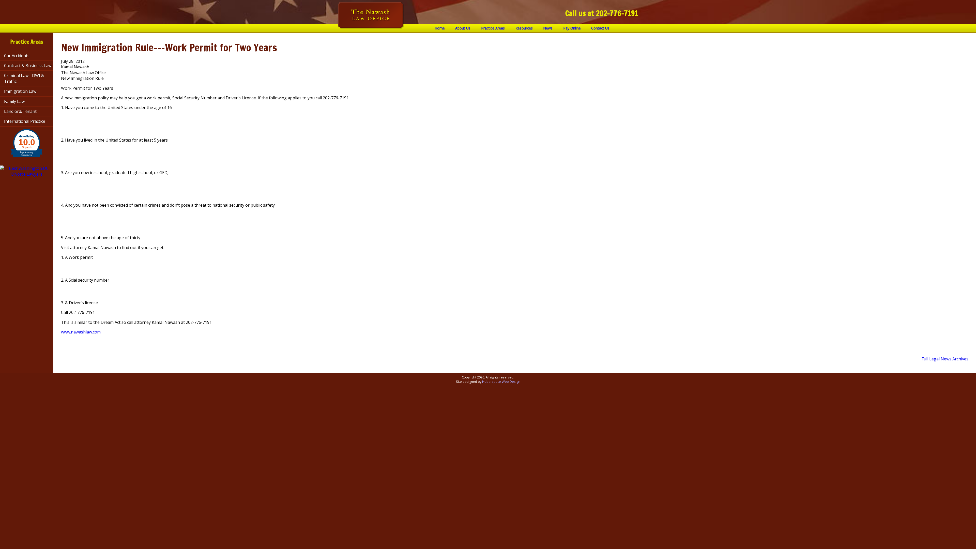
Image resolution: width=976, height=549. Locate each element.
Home (440, 28)
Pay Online (572, 28)
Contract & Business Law (27, 65)
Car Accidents (16, 55)
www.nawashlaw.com (81, 332)
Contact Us (600, 28)
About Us (462, 28)
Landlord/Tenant (20, 111)
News (548, 28)
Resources (524, 28)
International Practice (24, 121)
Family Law (14, 101)
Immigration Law (20, 91)
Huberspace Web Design (501, 381)
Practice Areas (493, 28)
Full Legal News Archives (945, 359)
